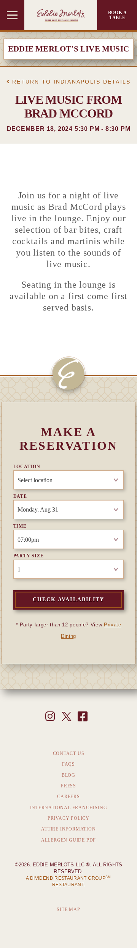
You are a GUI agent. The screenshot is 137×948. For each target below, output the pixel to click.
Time (20, 526)
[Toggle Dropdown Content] (12, 15)
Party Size (28, 555)
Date (20, 496)
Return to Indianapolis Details (70, 82)
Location (26, 466)
